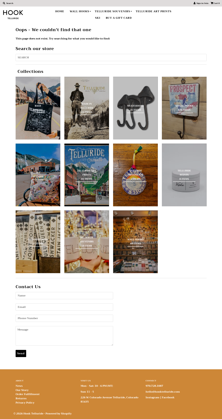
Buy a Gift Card (119, 18)
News (19, 386)
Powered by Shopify (59, 413)
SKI (97, 18)
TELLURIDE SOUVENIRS (112, 11)
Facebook (168, 397)
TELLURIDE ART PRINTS (153, 11)
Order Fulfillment (28, 394)
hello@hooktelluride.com (163, 392)
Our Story (22, 390)
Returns (21, 398)
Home (59, 11)
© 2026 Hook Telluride (28, 413)
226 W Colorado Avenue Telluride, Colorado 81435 (109, 399)
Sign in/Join (202, 3)
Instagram (152, 397)
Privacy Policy (25, 402)
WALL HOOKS (79, 11)
